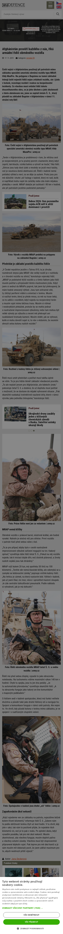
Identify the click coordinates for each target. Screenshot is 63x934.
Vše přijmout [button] (31, 922)
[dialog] (31, 905)
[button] (31, 908)
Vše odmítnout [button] (31, 915)
